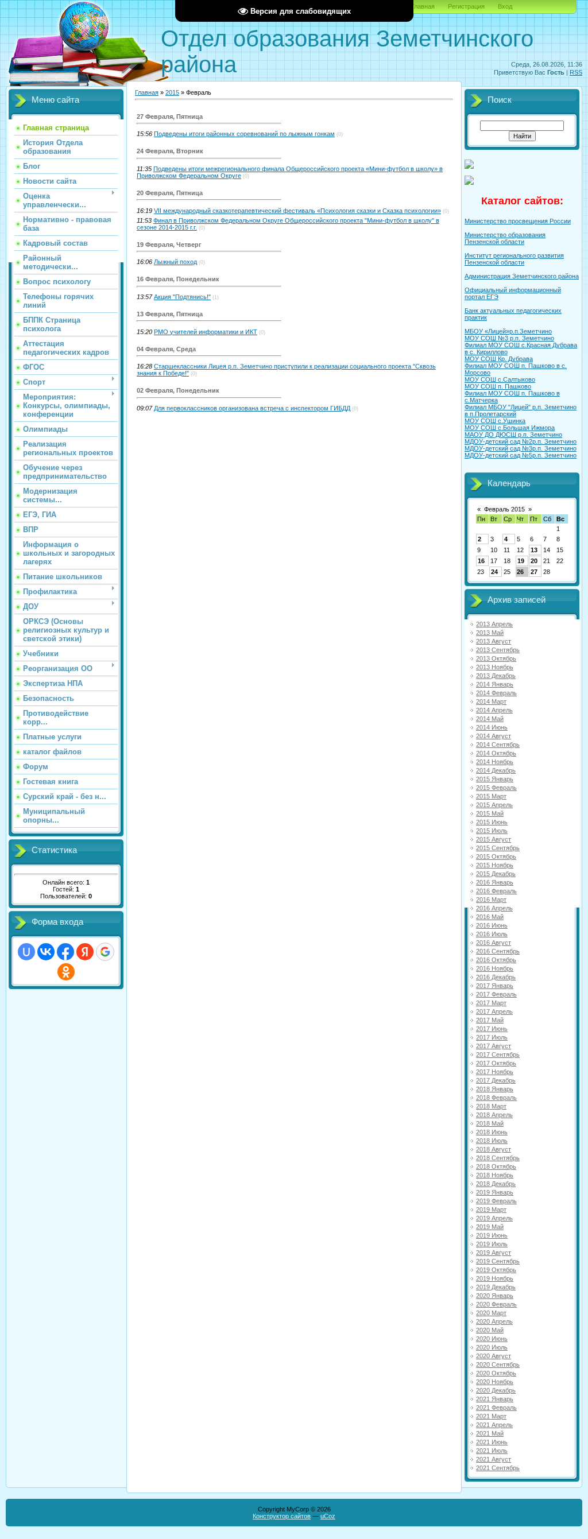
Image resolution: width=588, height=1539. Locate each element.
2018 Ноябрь (494, 1175)
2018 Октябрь (496, 1166)
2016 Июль (492, 934)
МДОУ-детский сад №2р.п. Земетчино (521, 441)
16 (481, 560)
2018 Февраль (496, 1097)
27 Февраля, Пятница (170, 116)
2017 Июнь (492, 1028)
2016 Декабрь (496, 977)
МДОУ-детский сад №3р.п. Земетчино (521, 448)
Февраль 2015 (504, 509)
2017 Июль (492, 1037)
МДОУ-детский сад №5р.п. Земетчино (521, 455)
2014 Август (493, 735)
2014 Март (491, 701)
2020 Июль (492, 1347)
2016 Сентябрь (498, 951)
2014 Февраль (496, 692)
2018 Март (491, 1106)
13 (534, 549)
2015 (172, 92)
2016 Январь (494, 882)
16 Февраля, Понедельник (178, 279)
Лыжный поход (175, 261)
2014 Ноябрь (494, 761)
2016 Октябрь (496, 959)
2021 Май (490, 1433)
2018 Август (493, 1149)
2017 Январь (494, 985)
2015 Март (491, 796)
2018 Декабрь (496, 1183)
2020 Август (493, 1355)
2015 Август (493, 839)
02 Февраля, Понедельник (178, 390)
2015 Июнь (492, 822)
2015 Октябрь (496, 856)
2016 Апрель (494, 908)
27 (534, 571)
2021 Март (491, 1416)
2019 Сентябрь (498, 1261)
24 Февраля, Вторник (170, 151)
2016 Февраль (496, 890)
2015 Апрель (494, 804)
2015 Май (490, 813)
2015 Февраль (496, 787)
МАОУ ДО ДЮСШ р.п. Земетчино (513, 434)
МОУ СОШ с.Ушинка (495, 420)
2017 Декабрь (496, 1080)
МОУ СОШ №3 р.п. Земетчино (509, 338)
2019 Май (490, 1226)
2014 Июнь (492, 727)
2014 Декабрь (496, 770)
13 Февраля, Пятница (170, 314)
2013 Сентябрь (498, 649)
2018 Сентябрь (498, 1157)
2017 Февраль (496, 994)
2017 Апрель (494, 1011)
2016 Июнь (492, 925)
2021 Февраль (496, 1407)
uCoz (327, 1516)
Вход (505, 6)
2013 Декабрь (496, 675)
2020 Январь (494, 1295)
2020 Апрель (494, 1321)
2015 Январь (494, 779)
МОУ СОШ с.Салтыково (500, 379)
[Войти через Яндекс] (85, 951)
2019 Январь (494, 1192)
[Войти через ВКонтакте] (46, 951)
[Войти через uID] (26, 951)
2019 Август (493, 1252)
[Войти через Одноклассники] (66, 971)
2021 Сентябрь (498, 1467)
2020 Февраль (496, 1304)
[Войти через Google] (105, 952)
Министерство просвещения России (518, 221)
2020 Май (490, 1330)
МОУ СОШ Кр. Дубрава (499, 358)
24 (494, 571)
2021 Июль (492, 1450)
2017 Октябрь (496, 1063)
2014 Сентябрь (498, 744)
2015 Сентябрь (498, 847)
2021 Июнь (492, 1442)
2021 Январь (494, 1398)
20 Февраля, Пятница (170, 192)
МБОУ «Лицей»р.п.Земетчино (508, 331)
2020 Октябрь (496, 1373)
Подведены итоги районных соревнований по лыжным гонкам (244, 133)
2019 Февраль (496, 1200)
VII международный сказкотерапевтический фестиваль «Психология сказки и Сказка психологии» (297, 210)
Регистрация (466, 6)
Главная (423, 6)
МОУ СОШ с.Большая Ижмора (510, 427)
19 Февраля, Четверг (169, 244)
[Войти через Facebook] (65, 951)
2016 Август (493, 942)
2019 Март (491, 1209)
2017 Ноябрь (494, 1071)
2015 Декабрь (496, 873)
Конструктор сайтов (282, 1516)
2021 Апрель (494, 1424)
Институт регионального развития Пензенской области (514, 259)
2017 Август (493, 1045)
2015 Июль (492, 830)
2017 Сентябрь (498, 1054)
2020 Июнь (492, 1338)
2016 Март (491, 899)
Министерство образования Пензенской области (505, 238)
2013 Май (490, 632)
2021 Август (493, 1459)
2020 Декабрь (496, 1390)
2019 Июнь (492, 1235)
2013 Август (493, 641)
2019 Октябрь (496, 1269)
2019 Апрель (494, 1218)
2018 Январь (494, 1089)
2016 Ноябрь (494, 968)
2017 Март (491, 1002)
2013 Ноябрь (494, 667)
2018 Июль (492, 1140)
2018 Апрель (494, 1114)
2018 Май (490, 1123)
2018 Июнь (492, 1132)
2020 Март (491, 1312)
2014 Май (490, 718)
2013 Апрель (494, 624)
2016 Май (490, 916)
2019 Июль (492, 1243)
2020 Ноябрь (494, 1381)
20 (534, 560)
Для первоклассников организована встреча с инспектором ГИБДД (252, 408)
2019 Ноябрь (494, 1278)
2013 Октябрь (496, 658)
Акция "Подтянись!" (182, 296)
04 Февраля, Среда (166, 349)
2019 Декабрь (496, 1287)
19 (520, 560)
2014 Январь (494, 684)
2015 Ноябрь (494, 865)
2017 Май (490, 1020)
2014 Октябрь (496, 753)
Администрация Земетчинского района (522, 276)
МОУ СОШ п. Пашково (498, 386)
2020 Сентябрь (498, 1364)
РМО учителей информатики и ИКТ (205, 331)
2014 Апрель (494, 710)
